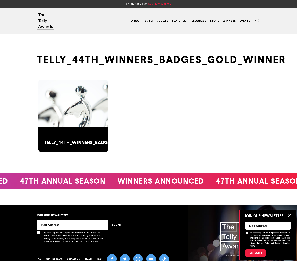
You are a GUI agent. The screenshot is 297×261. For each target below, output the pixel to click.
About (136, 21)
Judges (162, 21)
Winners (229, 21)
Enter (149, 21)
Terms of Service (83, 241)
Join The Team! (54, 258)
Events (245, 21)
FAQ (39, 258)
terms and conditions (262, 235)
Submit (255, 253)
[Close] (289, 215)
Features (179, 21)
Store (214, 21)
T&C (99, 258)
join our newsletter (53, 215)
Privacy (88, 258)
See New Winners (159, 3)
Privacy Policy (70, 236)
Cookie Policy (267, 238)
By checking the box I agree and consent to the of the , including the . (74, 237)
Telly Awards (237, 255)
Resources (198, 21)
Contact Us (73, 258)
